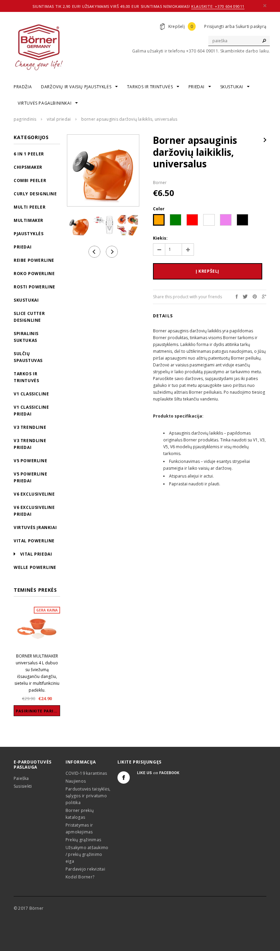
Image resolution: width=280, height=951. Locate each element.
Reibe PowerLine (34, 260)
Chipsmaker (28, 167)
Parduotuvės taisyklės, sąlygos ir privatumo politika (88, 795)
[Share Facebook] (237, 296)
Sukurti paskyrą (251, 26)
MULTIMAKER (28, 220)
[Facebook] (123, 777)
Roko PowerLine (34, 273)
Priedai (22, 247)
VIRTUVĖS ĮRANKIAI (35, 527)
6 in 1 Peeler (29, 154)
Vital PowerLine (34, 541)
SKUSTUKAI (26, 300)
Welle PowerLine (35, 567)
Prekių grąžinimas (83, 840)
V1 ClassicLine (31, 394)
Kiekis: (160, 238)
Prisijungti (214, 26)
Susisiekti (23, 786)
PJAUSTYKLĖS (29, 234)
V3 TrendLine (30, 427)
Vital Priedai (59, 119)
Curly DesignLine (35, 194)
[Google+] (264, 296)
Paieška (21, 778)
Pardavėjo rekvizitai (85, 869)
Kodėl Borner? (80, 877)
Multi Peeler (29, 207)
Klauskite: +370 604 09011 (217, 6)
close (264, 5)
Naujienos (76, 781)
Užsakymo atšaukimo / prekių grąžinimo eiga (87, 854)
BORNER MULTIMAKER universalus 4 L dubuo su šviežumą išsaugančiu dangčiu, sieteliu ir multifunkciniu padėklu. (36, 673)
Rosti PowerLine (34, 287)
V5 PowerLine (30, 461)
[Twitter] (245, 296)
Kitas (265, 140)
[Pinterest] (255, 296)
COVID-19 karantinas (86, 773)
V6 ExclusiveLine (34, 494)
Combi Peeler (30, 180)
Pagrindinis (25, 119)
